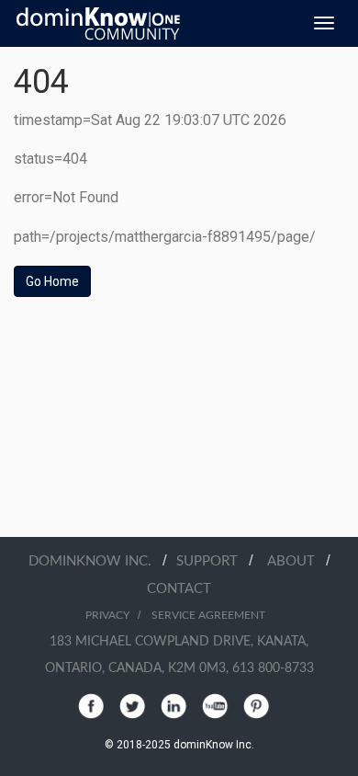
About (296, 561)
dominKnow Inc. (95, 561)
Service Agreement (208, 615)
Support (212, 561)
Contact (179, 589)
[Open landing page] (98, 23)
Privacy (107, 615)
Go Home (52, 281)
